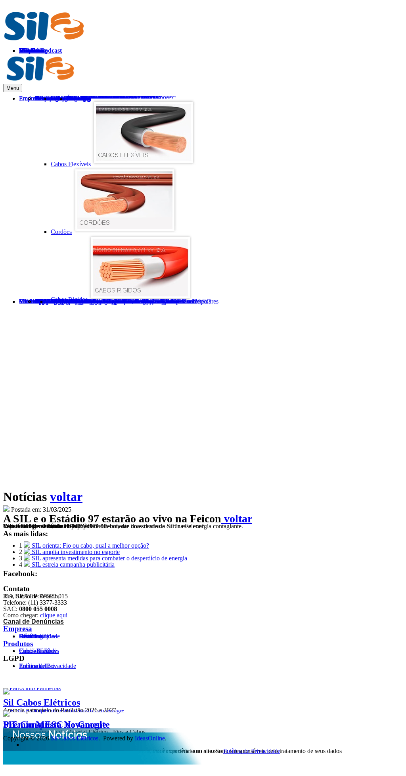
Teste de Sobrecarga (72, 301)
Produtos (18, 643)
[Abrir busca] (363, 316)
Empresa (17, 628)
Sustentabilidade (39, 636)
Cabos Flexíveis (71, 164)
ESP (397, 65)
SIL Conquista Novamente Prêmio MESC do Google (56, 724)
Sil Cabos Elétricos (41, 702)
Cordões (61, 231)
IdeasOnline (150, 738)
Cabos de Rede (38, 650)
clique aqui (53, 615)
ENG (376, 65)
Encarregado (35, 665)
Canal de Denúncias (33, 621)
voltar (66, 497)
